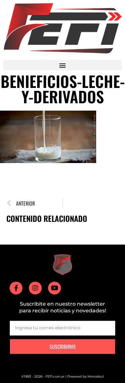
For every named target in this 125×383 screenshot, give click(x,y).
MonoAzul (96, 376)
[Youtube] (54, 288)
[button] (62, 65)
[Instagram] (35, 288)
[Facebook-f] (16, 288)
